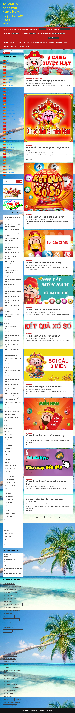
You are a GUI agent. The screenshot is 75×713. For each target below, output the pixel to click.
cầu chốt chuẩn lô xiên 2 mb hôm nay (12, 297)
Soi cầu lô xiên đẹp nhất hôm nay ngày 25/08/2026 (44, 500)
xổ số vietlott (9, 82)
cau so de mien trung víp (9, 583)
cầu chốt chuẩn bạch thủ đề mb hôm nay (12, 234)
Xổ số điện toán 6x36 (10, 101)
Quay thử (21, 46)
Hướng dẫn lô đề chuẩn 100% (51, 33)
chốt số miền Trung (8, 595)
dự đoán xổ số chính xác (9, 658)
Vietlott (51, 42)
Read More (29, 90)
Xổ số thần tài (9, 107)
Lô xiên (17, 661)
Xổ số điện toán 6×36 (10, 465)
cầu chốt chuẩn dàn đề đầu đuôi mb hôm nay (12, 271)
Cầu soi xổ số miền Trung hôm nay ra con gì (13, 623)
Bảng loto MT (8, 525)
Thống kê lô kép (9, 132)
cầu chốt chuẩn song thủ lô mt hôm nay (12, 363)
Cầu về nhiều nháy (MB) (11, 119)
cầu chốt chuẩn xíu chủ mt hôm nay (13, 359)
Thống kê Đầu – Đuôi (10, 141)
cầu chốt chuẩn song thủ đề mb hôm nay (12, 310)
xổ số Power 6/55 (9, 88)
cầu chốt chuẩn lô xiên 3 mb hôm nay (12, 301)
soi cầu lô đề (19, 699)
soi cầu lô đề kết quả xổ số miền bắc (12, 702)
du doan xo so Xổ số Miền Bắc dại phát (12, 639)
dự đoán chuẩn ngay (8, 652)
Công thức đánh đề (8, 613)
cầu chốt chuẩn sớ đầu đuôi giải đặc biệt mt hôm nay (12, 354)
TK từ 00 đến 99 (9, 150)
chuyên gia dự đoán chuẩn (10, 589)
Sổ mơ (7, 175)
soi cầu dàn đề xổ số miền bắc (10, 690)
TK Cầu (65, 42)
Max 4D (7, 94)
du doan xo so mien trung (9, 636)
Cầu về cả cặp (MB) (10, 116)
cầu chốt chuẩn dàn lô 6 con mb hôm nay (13, 287)
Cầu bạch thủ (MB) (10, 110)
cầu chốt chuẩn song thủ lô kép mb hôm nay (13, 315)
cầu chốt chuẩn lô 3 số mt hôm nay (12, 345)
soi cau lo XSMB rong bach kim (10, 684)
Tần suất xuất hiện (10, 147)
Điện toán (58, 42)
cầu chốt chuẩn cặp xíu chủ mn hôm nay (45, 435)
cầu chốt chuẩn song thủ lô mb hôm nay (12, 319)
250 (57, 517)
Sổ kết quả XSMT (9, 79)
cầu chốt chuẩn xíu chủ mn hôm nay (13, 403)
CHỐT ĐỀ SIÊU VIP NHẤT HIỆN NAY (10, 592)
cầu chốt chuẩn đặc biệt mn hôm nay (44, 262)
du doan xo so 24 (7, 633)
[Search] (72, 29)
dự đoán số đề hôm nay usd (10, 655)
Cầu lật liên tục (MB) (10, 113)
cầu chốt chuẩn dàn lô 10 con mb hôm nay (12, 275)
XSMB (19, 42)
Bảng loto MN (8, 527)
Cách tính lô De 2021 (8, 604)
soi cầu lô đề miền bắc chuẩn (10, 705)
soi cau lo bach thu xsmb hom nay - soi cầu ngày (36, 83)
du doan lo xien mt (17, 630)
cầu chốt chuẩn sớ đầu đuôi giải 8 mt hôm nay (12, 350)
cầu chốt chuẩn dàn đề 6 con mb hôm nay (12, 257)
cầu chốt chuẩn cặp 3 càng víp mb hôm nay (12, 248)
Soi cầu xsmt (11, 33)
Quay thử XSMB (9, 163)
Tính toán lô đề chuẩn (48, 38)
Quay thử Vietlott (10, 172)
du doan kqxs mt (7, 630)
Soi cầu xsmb (37, 29)
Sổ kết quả (43, 42)
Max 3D (7, 91)
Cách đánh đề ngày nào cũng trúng (12, 610)
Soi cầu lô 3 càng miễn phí (9, 693)
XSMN (23, 42)
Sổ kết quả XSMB (9, 72)
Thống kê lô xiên (9, 128)
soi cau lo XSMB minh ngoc (9, 681)
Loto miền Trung (9, 160)
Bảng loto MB (8, 522)
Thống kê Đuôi (9, 138)
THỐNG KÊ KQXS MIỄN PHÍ (10, 42)
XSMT (28, 42)
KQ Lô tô (13, 46)
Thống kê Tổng (9, 144)
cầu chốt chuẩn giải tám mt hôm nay (12, 341)
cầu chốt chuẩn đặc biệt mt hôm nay (12, 336)
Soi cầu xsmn (27, 33)
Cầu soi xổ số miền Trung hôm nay (11, 619)
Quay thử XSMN (9, 166)
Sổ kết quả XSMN (9, 76)
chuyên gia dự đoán (16, 586)
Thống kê (6, 46)
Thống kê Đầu (9, 135)
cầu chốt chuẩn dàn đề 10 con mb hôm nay (12, 266)
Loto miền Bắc (9, 153)
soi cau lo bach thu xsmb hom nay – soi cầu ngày (13, 11)
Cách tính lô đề (18, 604)
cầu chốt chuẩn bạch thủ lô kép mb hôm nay (12, 239)
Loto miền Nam (9, 156)
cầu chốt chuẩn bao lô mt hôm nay (12, 327)
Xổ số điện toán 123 (10, 104)
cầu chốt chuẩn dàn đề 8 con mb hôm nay (12, 262)
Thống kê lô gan (9, 125)
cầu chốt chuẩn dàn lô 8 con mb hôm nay (13, 292)
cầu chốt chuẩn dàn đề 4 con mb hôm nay (12, 253)
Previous (37, 517)
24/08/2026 (49, 83)
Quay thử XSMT (9, 169)
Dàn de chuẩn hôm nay (9, 649)
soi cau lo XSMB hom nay (9, 678)
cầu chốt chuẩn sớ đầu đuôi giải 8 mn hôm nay (46, 482)
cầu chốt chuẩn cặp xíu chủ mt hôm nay (12, 331)
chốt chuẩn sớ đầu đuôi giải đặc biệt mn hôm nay (47, 148)
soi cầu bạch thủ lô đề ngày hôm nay (12, 687)
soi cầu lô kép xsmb (8, 696)
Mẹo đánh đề (6, 667)
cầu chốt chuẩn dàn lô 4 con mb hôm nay (13, 280)
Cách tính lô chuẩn (8, 601)
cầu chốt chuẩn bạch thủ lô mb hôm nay (13, 243)
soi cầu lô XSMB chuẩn (9, 699)
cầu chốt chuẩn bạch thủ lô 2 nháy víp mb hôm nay (12, 225)
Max (6, 454)
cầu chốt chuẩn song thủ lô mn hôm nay (45, 216)
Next (60, 517)
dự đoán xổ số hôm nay (9, 661)
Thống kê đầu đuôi (10, 122)
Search (6, 52)
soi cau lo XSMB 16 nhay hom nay (11, 675)
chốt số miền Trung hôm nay (10, 598)
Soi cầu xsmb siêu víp (58, 29)
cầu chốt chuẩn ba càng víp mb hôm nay (45, 80)
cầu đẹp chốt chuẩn (8, 627)
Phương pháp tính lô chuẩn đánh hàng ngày (12, 671)
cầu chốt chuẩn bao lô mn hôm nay (43, 309)
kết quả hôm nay (35, 42)
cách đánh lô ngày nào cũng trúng (12, 607)
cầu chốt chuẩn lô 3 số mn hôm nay (43, 335)
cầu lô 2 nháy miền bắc (9, 616)
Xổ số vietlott (8, 445)
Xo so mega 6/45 (9, 85)
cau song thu (7, 586)
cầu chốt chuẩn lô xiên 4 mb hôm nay (12, 306)
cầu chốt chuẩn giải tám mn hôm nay (44, 386)
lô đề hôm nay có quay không (10, 664)
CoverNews (42, 710)
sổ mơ (27, 46)
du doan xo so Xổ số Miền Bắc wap (11, 642)
